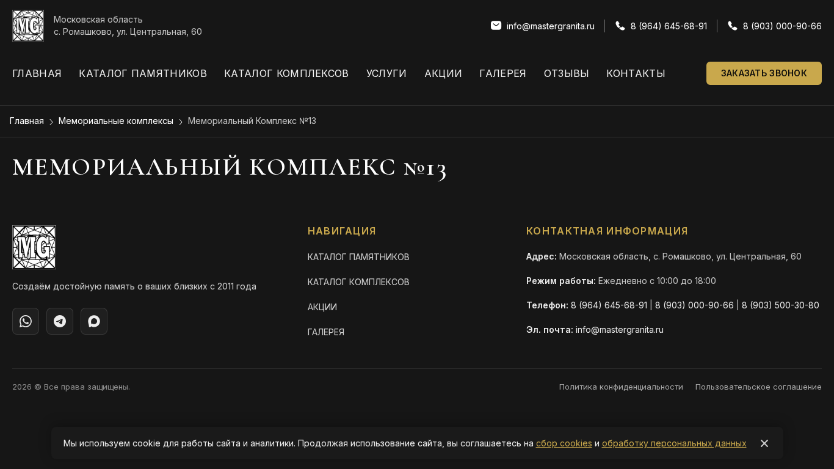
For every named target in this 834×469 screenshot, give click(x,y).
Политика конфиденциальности (621, 386)
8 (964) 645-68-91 (609, 305)
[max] (94, 321)
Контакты (635, 73)
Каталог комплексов (286, 73)
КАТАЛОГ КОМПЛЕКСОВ (359, 282)
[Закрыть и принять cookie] (764, 443)
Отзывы (567, 73)
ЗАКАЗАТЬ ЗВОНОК (764, 73)
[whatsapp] (25, 321)
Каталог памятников (143, 73)
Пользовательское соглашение (758, 386)
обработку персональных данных (674, 443)
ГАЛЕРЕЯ (326, 332)
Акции (443, 73)
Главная (37, 73)
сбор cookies (564, 443)
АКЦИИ (322, 307)
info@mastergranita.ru (620, 329)
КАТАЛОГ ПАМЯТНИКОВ (359, 257)
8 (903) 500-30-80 (780, 305)
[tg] (59, 321)
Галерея (502, 73)
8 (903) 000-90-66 (694, 305)
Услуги (386, 73)
